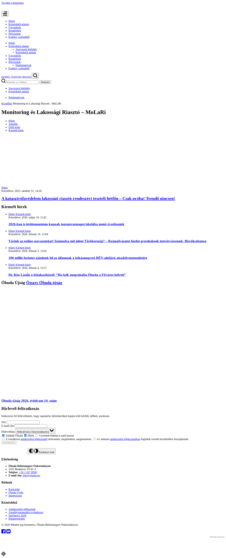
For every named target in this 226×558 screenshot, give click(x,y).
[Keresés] (35, 76)
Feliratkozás (9, 442)
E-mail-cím (7, 425)
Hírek (11, 21)
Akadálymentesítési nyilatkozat (25, 512)
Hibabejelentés (16, 518)
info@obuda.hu (31, 475)
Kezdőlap (6, 103)
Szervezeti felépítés (26, 49)
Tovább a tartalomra (12, 2)
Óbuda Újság (15, 492)
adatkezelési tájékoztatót (33, 439)
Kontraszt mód (46, 452)
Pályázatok (14, 33)
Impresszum (15, 495)
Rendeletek (14, 30)
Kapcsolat (14, 489)
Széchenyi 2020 (17, 515)
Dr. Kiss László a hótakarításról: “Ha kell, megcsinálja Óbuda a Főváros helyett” (67, 275)
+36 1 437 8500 (28, 472)
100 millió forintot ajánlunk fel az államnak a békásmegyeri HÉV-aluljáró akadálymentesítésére (77, 258)
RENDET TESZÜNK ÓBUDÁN (16, 77)
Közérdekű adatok (18, 24)
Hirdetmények (23, 65)
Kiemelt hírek (16, 130)
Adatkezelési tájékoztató (21, 509)
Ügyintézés (14, 27)
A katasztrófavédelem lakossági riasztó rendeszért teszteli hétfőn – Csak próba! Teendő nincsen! (88, 198)
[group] (113, 435)
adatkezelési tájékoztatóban (125, 439)
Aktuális (13, 124)
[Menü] (4, 14)
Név (3, 422)
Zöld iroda (14, 127)
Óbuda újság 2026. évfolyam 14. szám (29, 400)
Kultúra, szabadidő (18, 36)
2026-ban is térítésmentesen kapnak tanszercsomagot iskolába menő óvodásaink (66, 224)
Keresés (45, 82)
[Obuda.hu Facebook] (3, 532)
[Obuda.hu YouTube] (8, 532)
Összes (44, 282)
